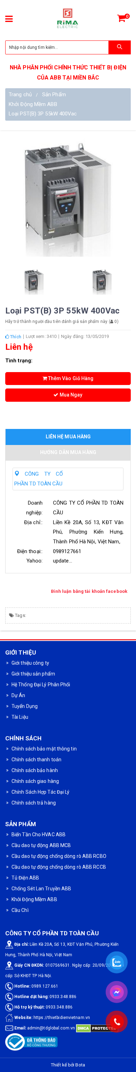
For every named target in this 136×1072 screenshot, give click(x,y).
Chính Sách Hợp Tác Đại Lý (41, 792)
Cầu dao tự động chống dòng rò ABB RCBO (59, 856)
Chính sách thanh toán (36, 759)
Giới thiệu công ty (30, 663)
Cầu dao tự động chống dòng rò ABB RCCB (59, 867)
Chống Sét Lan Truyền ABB (41, 888)
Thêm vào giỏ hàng (70, 378)
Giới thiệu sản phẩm (33, 674)
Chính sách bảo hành (35, 770)
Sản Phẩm (54, 94)
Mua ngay (71, 395)
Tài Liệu (20, 717)
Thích (15, 336)
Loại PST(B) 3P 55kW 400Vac (43, 114)
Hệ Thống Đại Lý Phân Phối (41, 684)
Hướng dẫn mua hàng (68, 452)
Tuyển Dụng (25, 706)
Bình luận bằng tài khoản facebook (89, 591)
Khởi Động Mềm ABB (33, 104)
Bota (80, 1064)
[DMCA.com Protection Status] (97, 1028)
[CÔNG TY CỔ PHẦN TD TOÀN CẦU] (68, 19)
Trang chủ (20, 94)
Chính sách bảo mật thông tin (44, 749)
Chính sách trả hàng (34, 803)
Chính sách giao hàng (35, 781)
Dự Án (18, 695)
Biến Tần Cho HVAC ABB (39, 834)
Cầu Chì (20, 910)
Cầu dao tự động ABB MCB (41, 845)
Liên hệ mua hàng (68, 436)
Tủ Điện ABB (25, 878)
